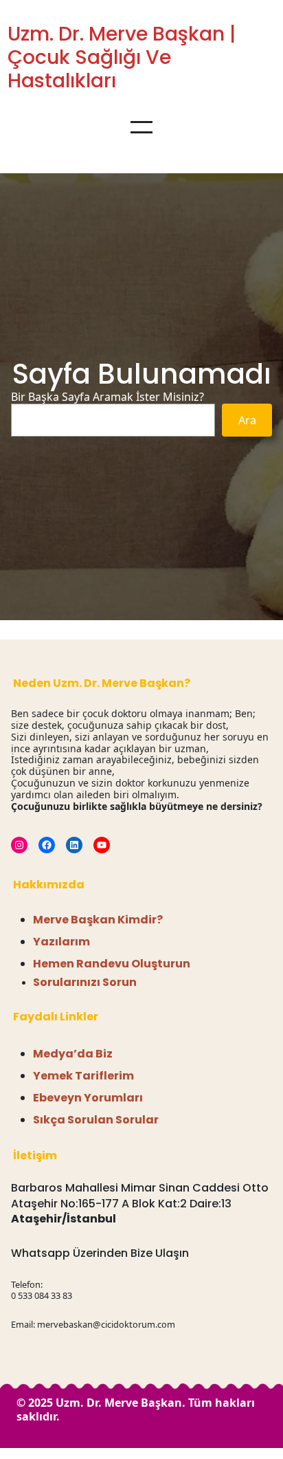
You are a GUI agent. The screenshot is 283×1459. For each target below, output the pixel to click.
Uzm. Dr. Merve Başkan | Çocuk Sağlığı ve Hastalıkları (122, 57)
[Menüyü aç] (141, 127)
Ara (247, 420)
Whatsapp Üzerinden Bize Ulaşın (100, 1253)
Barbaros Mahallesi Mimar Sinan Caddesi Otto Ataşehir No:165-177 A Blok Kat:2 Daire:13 (140, 1195)
